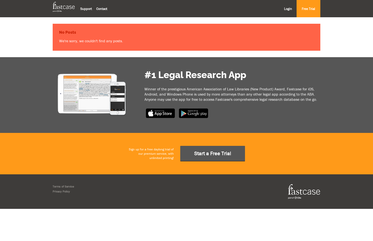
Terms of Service (63, 186)
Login (288, 8)
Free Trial (308, 8)
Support (86, 8)
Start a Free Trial (212, 153)
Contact (101, 8)
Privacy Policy (61, 191)
